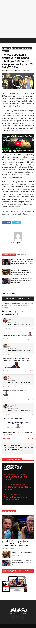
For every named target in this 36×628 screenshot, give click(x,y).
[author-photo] (18, 240)
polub (31, 339)
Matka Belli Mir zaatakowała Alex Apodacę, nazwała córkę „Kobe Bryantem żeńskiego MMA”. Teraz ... (16, 543)
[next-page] (6, 287)
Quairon (10, 319)
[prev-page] (3, 287)
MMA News (16, 48)
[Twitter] (21, 247)
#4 (32, 414)
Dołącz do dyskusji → (28, 312)
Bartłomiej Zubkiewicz (13, 71)
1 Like (31, 438)
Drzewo (10, 377)
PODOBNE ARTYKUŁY (9, 255)
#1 (32, 329)
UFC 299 (5, 51)
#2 (32, 354)
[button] (3, 40)
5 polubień (29, 371)
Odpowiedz (6, 339)
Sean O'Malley (26, 48)
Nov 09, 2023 (6, 329)
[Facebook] (14, 247)
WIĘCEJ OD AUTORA (22, 255)
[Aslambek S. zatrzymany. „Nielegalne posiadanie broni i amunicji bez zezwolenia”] (6, 272)
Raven (10, 345)
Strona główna (5, 45)
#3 (32, 386)
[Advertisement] (18, 19)
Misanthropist (12, 405)
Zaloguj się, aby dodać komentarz (18, 298)
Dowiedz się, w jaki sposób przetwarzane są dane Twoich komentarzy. (17, 305)
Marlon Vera (12, 45)
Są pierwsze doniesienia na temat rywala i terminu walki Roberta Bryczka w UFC (22, 281)
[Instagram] (18, 247)
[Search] (33, 40)
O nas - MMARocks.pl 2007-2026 (18, 625)
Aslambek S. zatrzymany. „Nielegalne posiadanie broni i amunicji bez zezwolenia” (21, 272)
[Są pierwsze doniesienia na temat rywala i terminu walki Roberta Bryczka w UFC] (6, 281)
